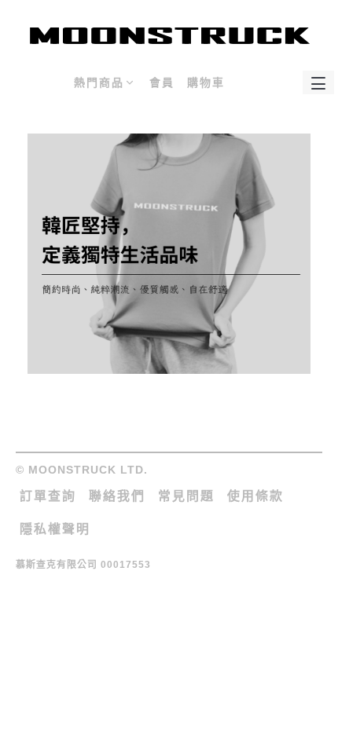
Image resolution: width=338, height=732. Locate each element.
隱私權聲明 (55, 529)
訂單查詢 (48, 496)
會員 (162, 82)
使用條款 (255, 496)
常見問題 (186, 496)
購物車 (206, 82)
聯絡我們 (117, 496)
